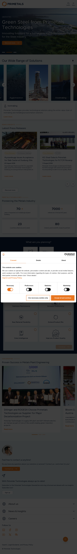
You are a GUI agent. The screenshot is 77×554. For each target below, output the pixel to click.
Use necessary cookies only (38, 298)
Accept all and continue (62, 298)
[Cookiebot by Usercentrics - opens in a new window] (66, 254)
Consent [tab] (13, 260)
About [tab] (63, 260)
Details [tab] (38, 260)
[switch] (29, 289)
